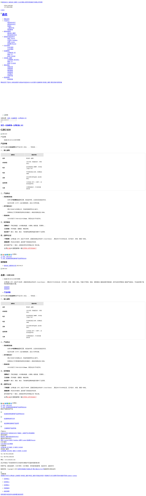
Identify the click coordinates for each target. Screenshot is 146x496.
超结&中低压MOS (9, 36)
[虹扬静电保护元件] (1, 417)
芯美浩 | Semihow (13, 440)
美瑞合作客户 (40, 475)
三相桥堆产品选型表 (10, 428)
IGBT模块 (10, 443)
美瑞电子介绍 (49, 475)
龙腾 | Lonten (22, 440)
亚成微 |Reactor (31, 440)
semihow (69, 475)
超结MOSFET (13, 433)
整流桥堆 (31, 433)
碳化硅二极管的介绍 (10, 265)
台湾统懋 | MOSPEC (7, 451)
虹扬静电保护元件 (9, 418)
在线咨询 (6, 287)
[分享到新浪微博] (3, 254)
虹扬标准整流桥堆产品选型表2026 (14, 413)
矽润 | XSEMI (19, 447)
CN (2, 10)
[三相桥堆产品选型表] (1, 426)
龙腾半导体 (56, 475)
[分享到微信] (9, 254)
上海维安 (17, 475)
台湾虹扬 (12, 475)
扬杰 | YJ (11, 447)
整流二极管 (32, 475)
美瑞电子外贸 (5, 475)
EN (3, 10)
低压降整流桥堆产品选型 (11, 423)
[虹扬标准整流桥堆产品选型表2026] (1, 412)
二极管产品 (25, 433)
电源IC (20, 433)
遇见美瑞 (6, 65)
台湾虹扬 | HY (22, 118)
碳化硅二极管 (5, 436)
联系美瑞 (6, 77)
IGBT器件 (7, 45)
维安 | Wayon (4, 440)
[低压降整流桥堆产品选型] (1, 422)
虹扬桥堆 (6, 51)
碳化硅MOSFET (14, 436)
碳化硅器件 (7, 31)
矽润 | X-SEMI (22, 451)
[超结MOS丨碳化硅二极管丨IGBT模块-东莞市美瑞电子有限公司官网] (21, 2)
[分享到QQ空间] (1, 254)
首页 (8, 118)
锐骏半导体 (63, 475)
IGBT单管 (4, 443)
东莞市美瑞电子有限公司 (25, 469)
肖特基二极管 (8, 58)
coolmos (74, 475)
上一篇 (6, 256)
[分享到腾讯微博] (5, 254)
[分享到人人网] (7, 254)
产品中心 (6, 20)
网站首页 (6, 19)
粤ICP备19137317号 (38, 469)
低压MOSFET (5, 433)
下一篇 (13, 258)
